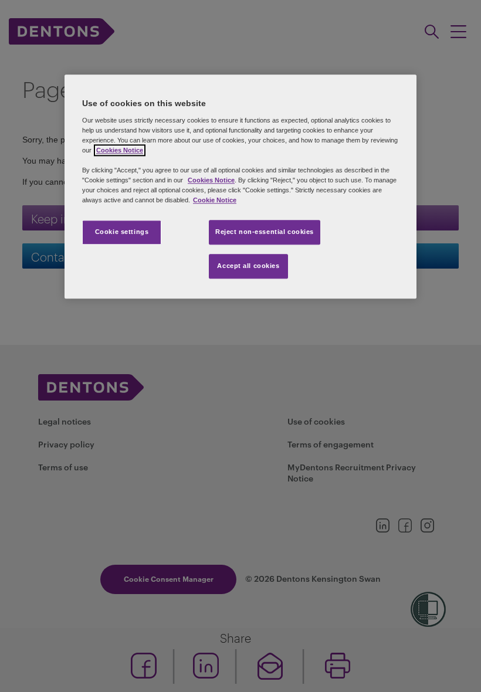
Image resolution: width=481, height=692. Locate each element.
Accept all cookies (248, 265)
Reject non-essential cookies (264, 231)
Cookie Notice (214, 199)
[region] (240, 186)
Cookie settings (122, 231)
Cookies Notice (119, 150)
